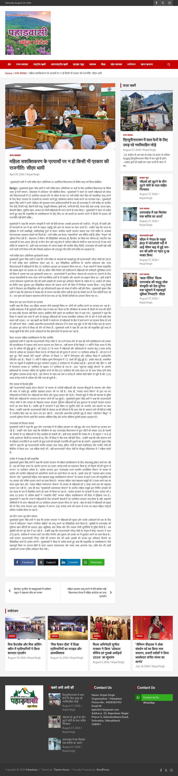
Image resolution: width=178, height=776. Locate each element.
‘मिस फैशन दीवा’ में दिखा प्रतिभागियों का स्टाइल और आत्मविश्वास (66, 648)
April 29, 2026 (17, 174)
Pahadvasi (32, 769)
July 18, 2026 (142, 666)
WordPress (102, 769)
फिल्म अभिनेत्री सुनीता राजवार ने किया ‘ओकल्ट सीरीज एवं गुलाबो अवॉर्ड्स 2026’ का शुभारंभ (107, 650)
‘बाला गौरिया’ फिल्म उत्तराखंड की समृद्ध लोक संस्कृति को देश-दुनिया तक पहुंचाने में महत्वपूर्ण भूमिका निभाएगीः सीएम (154, 286)
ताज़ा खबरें (129, 85)
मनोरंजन (131, 64)
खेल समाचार (116, 64)
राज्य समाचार (22, 64)
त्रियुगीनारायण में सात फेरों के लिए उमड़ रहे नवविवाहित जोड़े (73, 698)
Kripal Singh (33, 174)
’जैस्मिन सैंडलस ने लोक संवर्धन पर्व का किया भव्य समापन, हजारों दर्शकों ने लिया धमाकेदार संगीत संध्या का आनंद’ (152, 653)
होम (9, 64)
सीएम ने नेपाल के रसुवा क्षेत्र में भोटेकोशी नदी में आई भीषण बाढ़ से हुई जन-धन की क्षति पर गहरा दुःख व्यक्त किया (154, 247)
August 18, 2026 (17, 657)
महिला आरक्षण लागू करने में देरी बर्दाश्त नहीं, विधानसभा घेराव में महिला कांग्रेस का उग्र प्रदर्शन (87, 592)
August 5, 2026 (101, 662)
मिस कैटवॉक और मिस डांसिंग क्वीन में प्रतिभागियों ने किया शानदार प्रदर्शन (25, 648)
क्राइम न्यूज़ (78, 64)
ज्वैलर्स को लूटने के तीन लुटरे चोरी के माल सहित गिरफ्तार (153, 186)
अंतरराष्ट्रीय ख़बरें (59, 64)
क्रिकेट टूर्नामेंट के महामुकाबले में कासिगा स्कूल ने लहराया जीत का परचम (32, 590)
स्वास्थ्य (92, 64)
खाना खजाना (147, 64)
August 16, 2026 (59, 657)
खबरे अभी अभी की (62, 687)
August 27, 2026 (132, 149)
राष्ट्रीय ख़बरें (39, 64)
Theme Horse (61, 769)
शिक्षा (103, 64)
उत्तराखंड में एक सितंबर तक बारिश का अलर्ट (153, 214)
